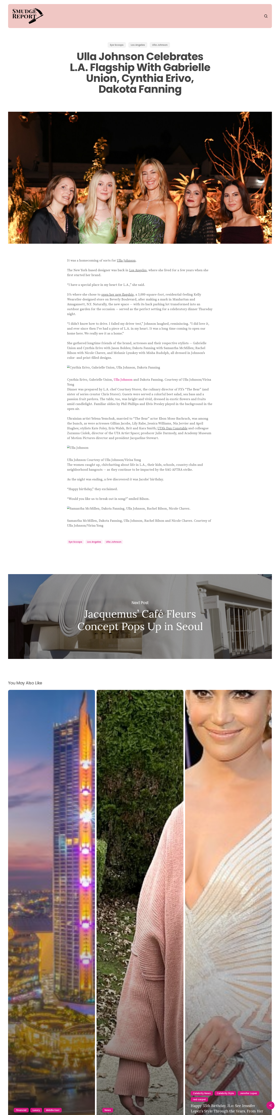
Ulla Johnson (160, 45)
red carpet (199, 1099)
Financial (21, 1110)
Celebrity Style (225, 1093)
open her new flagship (117, 295)
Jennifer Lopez (248, 1093)
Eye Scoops (116, 45)
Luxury (36, 1110)
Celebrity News (202, 1093)
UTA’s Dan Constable (172, 428)
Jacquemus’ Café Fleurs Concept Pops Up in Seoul (140, 616)
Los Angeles (138, 45)
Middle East (52, 1110)
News (108, 1110)
